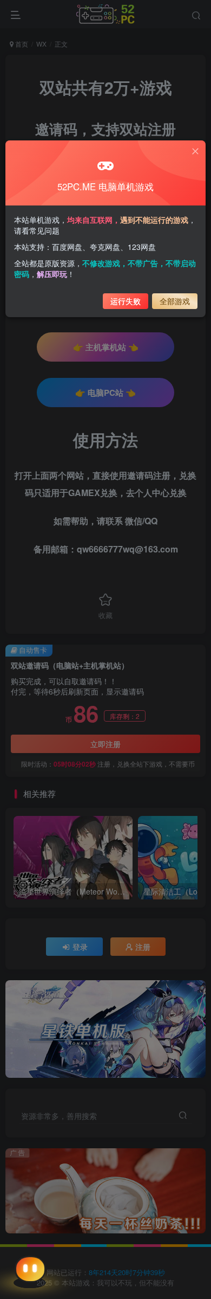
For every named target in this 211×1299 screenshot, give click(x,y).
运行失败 (125, 300)
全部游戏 (175, 300)
